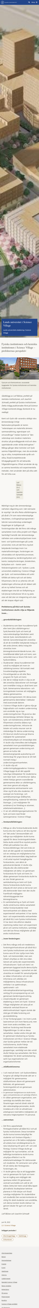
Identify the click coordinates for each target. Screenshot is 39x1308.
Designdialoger (6, 1260)
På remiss (5, 1293)
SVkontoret (7, 1239)
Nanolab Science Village (9, 1282)
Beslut (4, 1257)
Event (3, 1268)
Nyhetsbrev (5, 1289)
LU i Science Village (9, 1225)
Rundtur (4, 1300)
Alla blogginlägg (9, 1236)
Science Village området (9, 1304)
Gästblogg (22, 1236)
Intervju (4, 1275)
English (4, 1264)
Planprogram (6, 1297)
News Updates (6, 1286)
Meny (33, 2)
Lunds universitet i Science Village (17, 323)
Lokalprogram (6, 1278)
